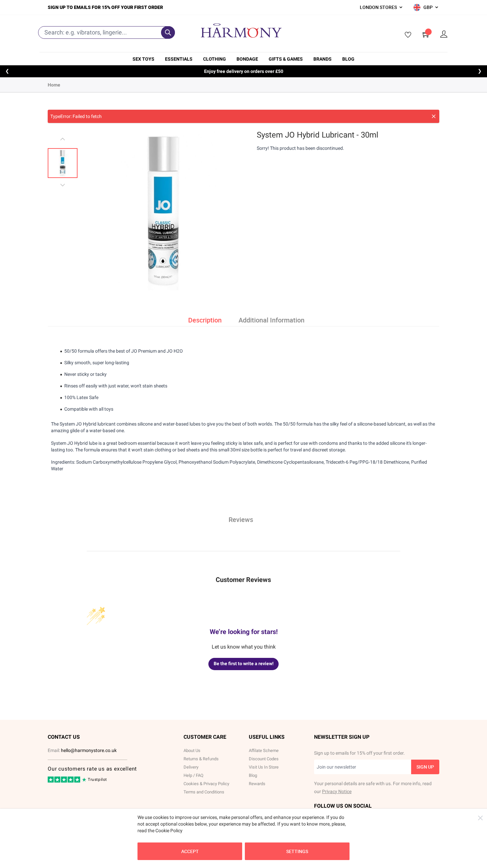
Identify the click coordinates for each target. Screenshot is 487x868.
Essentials (178, 59)
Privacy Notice (337, 791)
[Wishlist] (406, 35)
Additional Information (271, 320)
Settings (297, 851)
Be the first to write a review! (244, 663)
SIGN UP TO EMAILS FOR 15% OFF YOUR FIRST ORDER (105, 7)
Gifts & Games (286, 59)
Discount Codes (264, 758)
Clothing (214, 59)
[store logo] (241, 30)
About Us (192, 750)
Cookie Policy (169, 830)
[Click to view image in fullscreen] (163, 210)
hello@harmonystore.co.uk (89, 750)
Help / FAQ (193, 775)
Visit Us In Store (264, 767)
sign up (425, 767)
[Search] (168, 32)
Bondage (247, 59)
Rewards (257, 783)
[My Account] (444, 34)
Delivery (191, 767)
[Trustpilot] (64, 781)
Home (54, 84)
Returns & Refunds (201, 758)
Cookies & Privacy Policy (206, 783)
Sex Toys (143, 59)
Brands (322, 59)
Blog (348, 59)
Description (205, 320)
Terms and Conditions (204, 791)
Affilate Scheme (264, 750)
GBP (428, 7)
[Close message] (434, 116)
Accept (190, 851)
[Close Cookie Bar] (480, 818)
